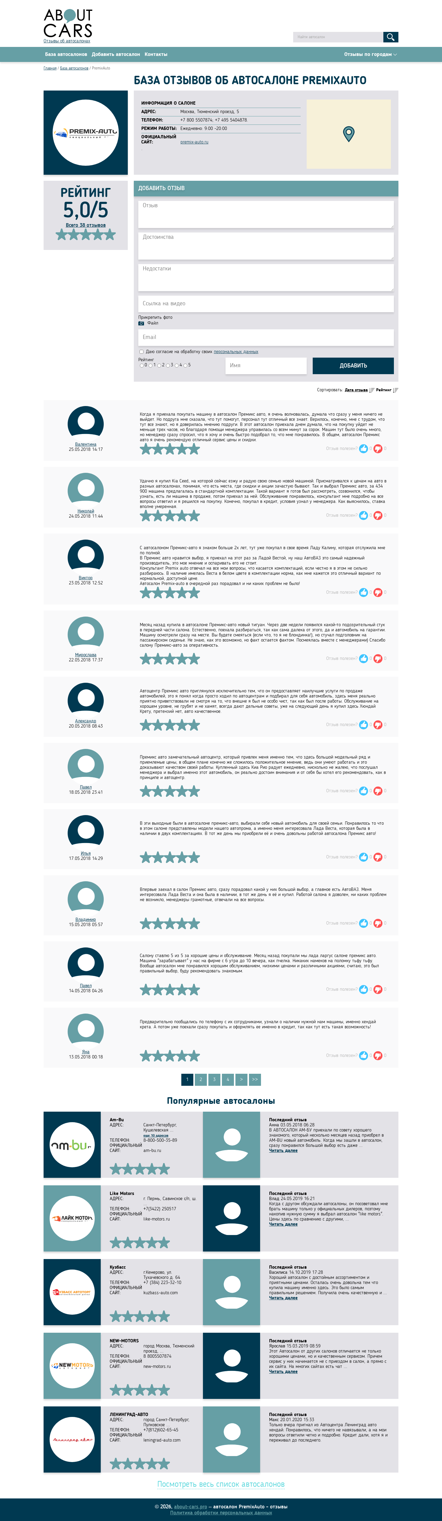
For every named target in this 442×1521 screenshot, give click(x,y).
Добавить (353, 366)
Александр (85, 721)
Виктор (86, 578)
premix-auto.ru (194, 142)
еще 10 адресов (155, 1136)
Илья (86, 853)
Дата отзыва (356, 390)
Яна (86, 1052)
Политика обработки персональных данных (221, 1513)
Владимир (85, 919)
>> (255, 1079)
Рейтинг (146, 360)
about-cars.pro (190, 1507)
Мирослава (86, 655)
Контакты (156, 54)
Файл (152, 323)
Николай (86, 511)
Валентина (86, 444)
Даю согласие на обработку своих (201, 351)
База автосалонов (66, 54)
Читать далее (283, 1150)
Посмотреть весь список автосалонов (221, 1484)
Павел (86, 787)
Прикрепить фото (155, 317)
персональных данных (236, 351)
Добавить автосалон (116, 54)
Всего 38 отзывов (86, 225)
